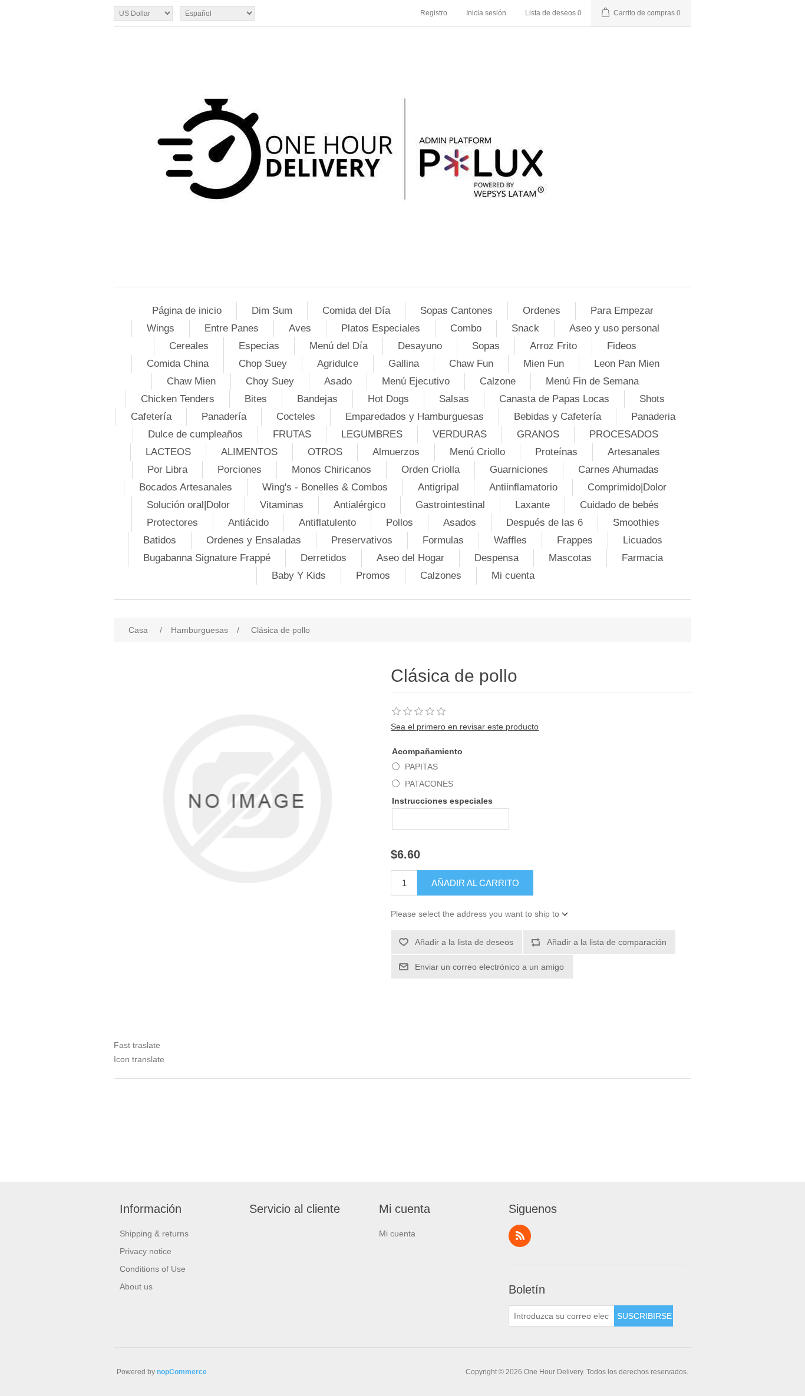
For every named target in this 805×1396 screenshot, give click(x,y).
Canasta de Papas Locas (554, 398)
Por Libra (167, 469)
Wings (160, 328)
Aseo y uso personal (614, 328)
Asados (459, 522)
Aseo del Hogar (410, 557)
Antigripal (438, 487)
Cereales (189, 346)
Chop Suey (263, 363)
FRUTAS (292, 434)
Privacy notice (145, 1251)
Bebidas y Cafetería (557, 416)
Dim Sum (272, 310)
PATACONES (429, 783)
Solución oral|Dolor (188, 504)
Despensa (496, 557)
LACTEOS (168, 451)
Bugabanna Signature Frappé (206, 557)
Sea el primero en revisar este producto (465, 726)
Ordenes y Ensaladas (253, 540)
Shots (652, 398)
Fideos (621, 346)
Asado (338, 381)
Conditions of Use (153, 1269)
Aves (300, 328)
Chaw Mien (191, 381)
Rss (520, 1236)
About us (136, 1286)
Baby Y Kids (299, 575)
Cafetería (151, 416)
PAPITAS (421, 766)
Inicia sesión (486, 13)
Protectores (172, 522)
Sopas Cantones (456, 310)
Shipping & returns (154, 1233)
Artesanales (634, 451)
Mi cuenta (513, 575)
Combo (465, 328)
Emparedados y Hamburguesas (414, 416)
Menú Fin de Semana (592, 381)
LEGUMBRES (371, 434)
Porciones (239, 469)
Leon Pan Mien (626, 363)
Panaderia (653, 416)
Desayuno (420, 346)
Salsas (454, 398)
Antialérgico (359, 504)
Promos (373, 575)
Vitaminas (281, 504)
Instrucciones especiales (442, 800)
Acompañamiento (427, 751)
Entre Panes (231, 328)
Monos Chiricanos (331, 469)
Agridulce (337, 363)
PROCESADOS (623, 434)
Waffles (510, 540)
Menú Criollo (477, 451)
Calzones (440, 575)
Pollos (399, 522)
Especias (259, 346)
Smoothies (636, 522)
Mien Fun (543, 363)
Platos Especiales (380, 328)
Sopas (486, 346)
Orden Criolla (430, 469)
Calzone (498, 381)
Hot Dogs (388, 398)
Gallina (403, 363)
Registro (433, 13)
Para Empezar (622, 310)
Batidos (159, 540)
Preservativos (361, 540)
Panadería (224, 416)
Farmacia (642, 557)
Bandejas (317, 398)
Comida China (178, 363)
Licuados (642, 540)
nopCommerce (182, 1372)
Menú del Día (338, 346)
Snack (525, 328)
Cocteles (295, 416)
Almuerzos (396, 451)
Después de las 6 (544, 522)
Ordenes (541, 310)
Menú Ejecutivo (416, 381)
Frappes (575, 540)
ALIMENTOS (249, 451)
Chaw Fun (471, 363)
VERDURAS (460, 434)
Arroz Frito (553, 346)
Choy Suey (270, 381)
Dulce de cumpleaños (195, 434)
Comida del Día (356, 310)
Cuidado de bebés (619, 504)
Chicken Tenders (178, 398)
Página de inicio (187, 310)
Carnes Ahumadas (618, 469)
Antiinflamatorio (523, 487)
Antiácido (248, 522)
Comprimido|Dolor (627, 487)
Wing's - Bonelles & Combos (325, 487)
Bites (256, 398)
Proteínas (556, 451)
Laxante (532, 504)
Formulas (443, 540)
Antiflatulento (327, 522)
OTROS (325, 451)
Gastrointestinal (450, 504)
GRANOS (538, 434)
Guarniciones (519, 469)
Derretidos (324, 557)
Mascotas (570, 557)
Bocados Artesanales (185, 487)
